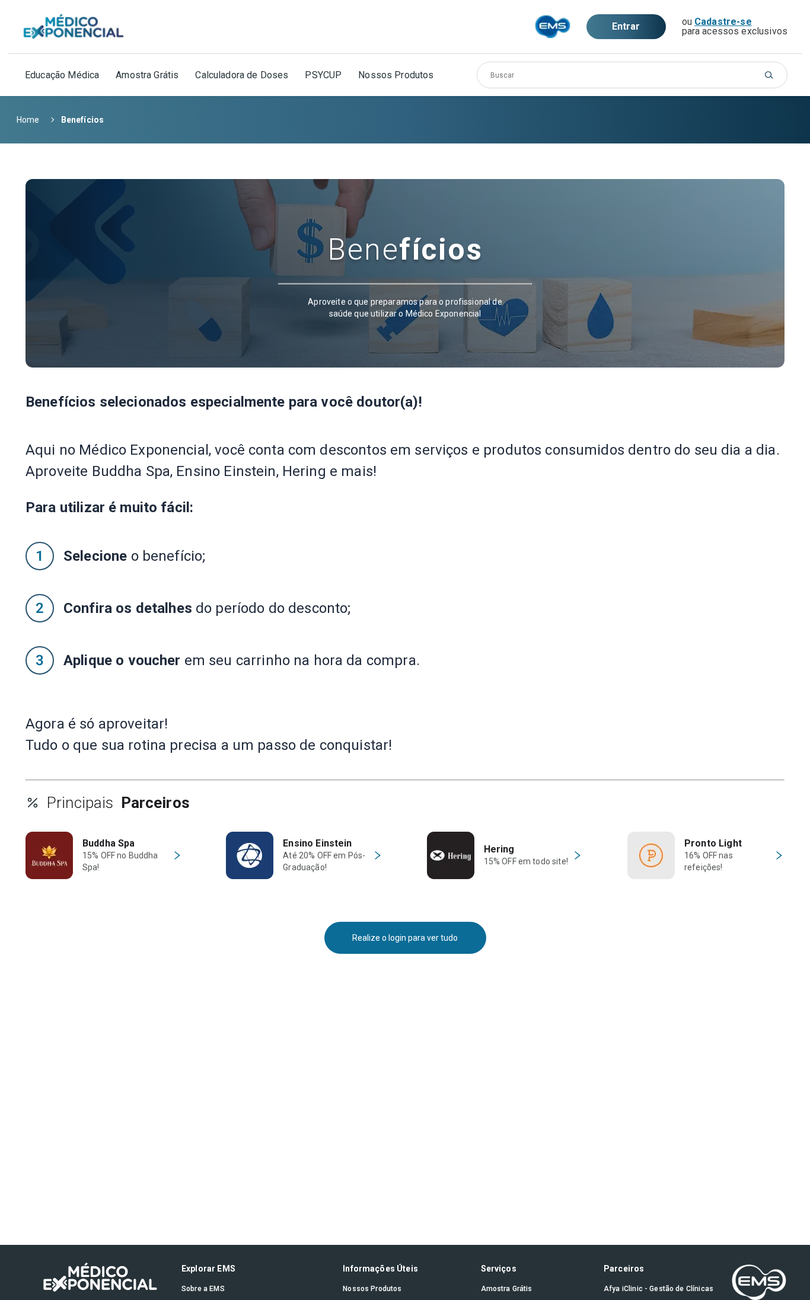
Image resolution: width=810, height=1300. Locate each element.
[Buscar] (769, 75)
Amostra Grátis (147, 75)
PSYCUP (323, 75)
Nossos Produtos (395, 75)
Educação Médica (62, 75)
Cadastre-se (723, 21)
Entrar (626, 26)
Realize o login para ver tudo (405, 938)
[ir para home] (74, 26)
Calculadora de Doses (241, 75)
